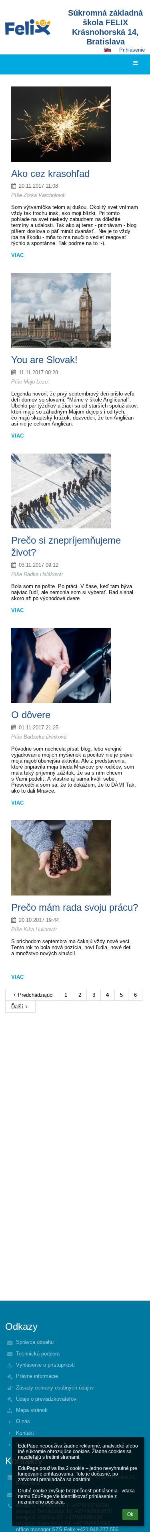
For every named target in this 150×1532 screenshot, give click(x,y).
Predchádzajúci (36, 995)
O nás (23, 1421)
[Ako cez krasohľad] (74, 124)
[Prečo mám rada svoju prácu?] (74, 858)
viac (17, 255)
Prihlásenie (132, 50)
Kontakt (25, 1433)
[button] (108, 49)
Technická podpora (38, 1354)
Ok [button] (130, 1514)
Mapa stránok (32, 1410)
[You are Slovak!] (74, 310)
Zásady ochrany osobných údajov (55, 1388)
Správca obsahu (35, 1342)
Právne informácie (37, 1376)
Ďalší (17, 1007)
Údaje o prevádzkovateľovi (47, 1399)
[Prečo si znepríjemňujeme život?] (74, 491)
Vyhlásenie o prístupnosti (45, 1365)
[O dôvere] (74, 665)
